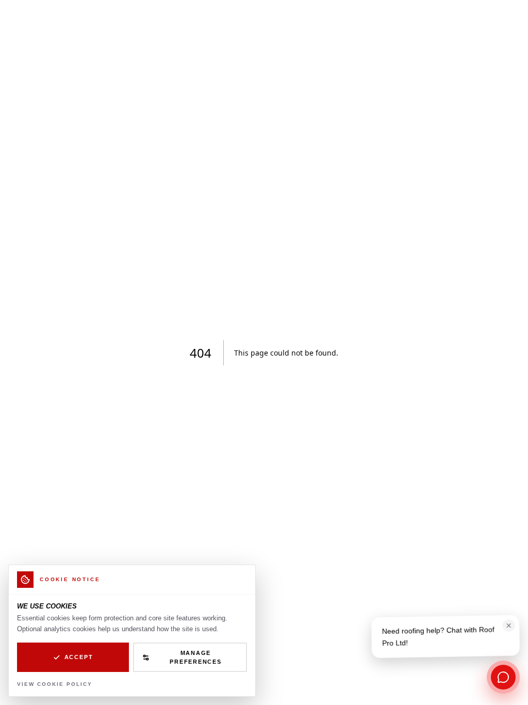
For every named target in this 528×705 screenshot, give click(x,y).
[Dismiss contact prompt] (509, 627)
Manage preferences (195, 657)
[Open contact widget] (503, 677)
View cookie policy (54, 684)
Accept (78, 657)
